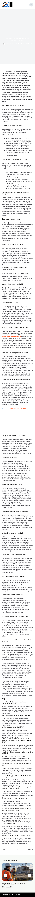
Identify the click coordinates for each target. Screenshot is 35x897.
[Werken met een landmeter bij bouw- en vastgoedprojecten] (17, 872)
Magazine (29, 43)
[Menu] (31, 5)
